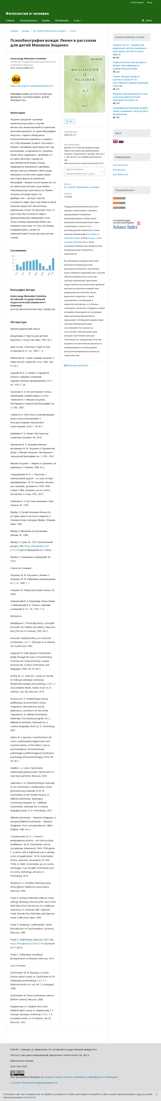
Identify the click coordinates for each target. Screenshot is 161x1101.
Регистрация (137, 2)
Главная (10, 20)
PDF (71, 121)
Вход (149, 2)
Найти (148, 20)
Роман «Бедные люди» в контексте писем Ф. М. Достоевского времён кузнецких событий (130, 81)
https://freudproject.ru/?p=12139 (27, 943)
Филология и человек (27, 13)
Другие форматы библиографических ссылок (80, 171)
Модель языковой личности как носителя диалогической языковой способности (130, 97)
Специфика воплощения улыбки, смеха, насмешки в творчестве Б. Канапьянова (131, 111)
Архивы (46, 20)
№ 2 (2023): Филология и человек (49, 30)
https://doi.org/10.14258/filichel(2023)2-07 (31, 85)
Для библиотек (120, 174)
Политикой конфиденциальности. (39, 1082)
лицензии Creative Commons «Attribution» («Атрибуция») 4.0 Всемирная (80, 1076)
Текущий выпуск (28, 20)
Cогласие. (15, 1082)
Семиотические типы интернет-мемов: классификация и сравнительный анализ (130, 65)
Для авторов (119, 169)
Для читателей (120, 165)
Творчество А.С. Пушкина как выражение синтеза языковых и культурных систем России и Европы (130, 49)
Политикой (29, 1097)
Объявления (62, 20)
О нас (77, 20)
